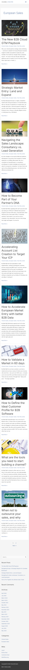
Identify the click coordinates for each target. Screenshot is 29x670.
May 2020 (4, 630)
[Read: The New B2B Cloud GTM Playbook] (14, 28)
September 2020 (6, 623)
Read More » (5, 63)
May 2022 (4, 605)
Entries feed (4, 652)
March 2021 (4, 614)
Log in (3, 650)
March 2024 (4, 598)
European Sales (12, 46)
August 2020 (5, 626)
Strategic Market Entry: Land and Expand (12, 91)
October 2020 (5, 621)
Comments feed (5, 655)
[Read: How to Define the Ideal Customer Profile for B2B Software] (14, 393)
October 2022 (5, 602)
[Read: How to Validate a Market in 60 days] (14, 350)
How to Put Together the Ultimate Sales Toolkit (13, 579)
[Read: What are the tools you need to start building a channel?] (14, 446)
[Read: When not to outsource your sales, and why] (14, 498)
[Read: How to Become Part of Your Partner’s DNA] (14, 185)
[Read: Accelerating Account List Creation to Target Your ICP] (14, 236)
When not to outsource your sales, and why (11, 514)
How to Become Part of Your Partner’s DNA (12, 199)
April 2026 (4, 593)
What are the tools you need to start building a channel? (14, 461)
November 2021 (5, 609)
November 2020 (5, 619)
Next (14, 545)
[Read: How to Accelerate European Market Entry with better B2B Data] (14, 294)
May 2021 (4, 612)
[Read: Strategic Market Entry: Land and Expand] (14, 76)
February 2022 (5, 607)
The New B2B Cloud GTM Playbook (10, 566)
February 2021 (5, 616)
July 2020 (4, 628)
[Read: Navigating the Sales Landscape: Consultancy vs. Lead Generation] (14, 128)
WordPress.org (5, 657)
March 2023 (4, 600)
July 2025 (4, 595)
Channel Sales (5, 46)
